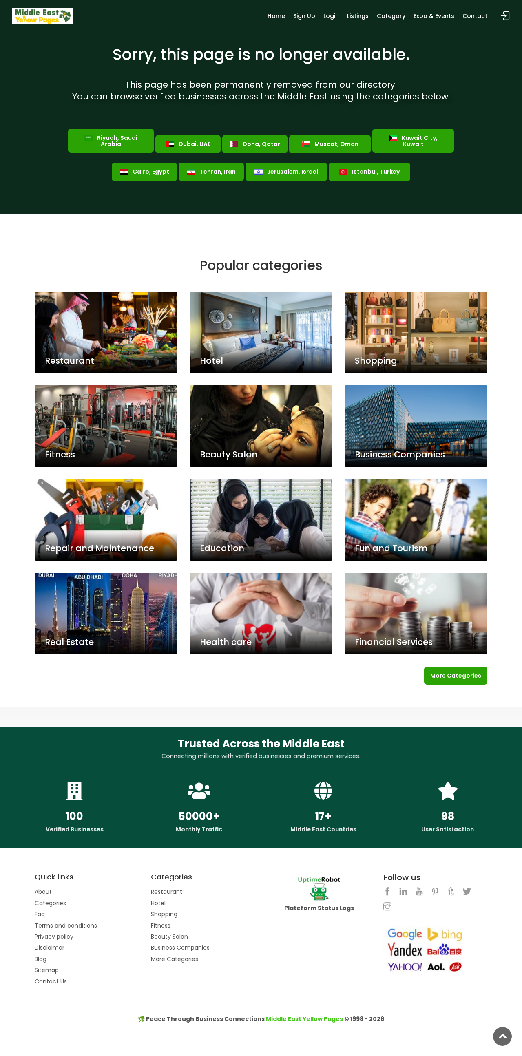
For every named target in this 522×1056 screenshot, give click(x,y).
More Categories (455, 676)
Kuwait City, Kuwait (419, 141)
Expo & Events (434, 16)
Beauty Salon (169, 936)
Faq (40, 914)
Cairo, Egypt (150, 172)
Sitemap (47, 970)
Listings (358, 16)
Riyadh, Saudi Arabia (116, 141)
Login (331, 16)
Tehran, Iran (217, 172)
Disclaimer (49, 947)
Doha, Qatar (260, 144)
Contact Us (51, 981)
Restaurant (166, 892)
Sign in (505, 16)
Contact (474, 16)
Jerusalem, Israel (292, 172)
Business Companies (180, 947)
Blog (40, 959)
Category (391, 16)
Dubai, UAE (193, 144)
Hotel (158, 903)
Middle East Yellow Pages (304, 1019)
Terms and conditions (66, 925)
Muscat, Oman (335, 144)
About (43, 892)
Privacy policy (54, 936)
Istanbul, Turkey (375, 172)
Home (276, 16)
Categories (50, 903)
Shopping (164, 914)
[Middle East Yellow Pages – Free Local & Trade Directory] (42, 16)
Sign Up (304, 16)
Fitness (160, 925)
